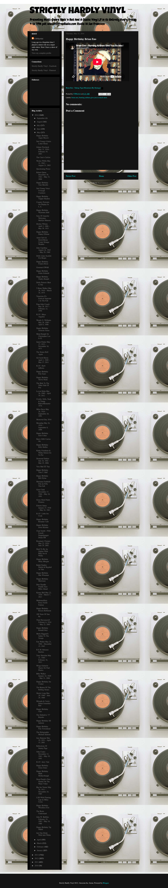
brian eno (75, 97)
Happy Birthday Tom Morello (42, 183)
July (38, 125)
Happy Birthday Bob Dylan (42, 477)
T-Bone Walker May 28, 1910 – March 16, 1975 (44, 290)
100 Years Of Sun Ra (43, 615)
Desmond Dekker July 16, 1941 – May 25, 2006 (43, 460)
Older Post (132, 176)
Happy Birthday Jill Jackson (43, 721)
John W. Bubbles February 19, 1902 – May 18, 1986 (43, 820)
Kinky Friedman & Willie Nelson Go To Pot (43, 452)
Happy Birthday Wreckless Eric (42, 806)
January (40, 850)
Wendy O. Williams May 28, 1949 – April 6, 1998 (43, 322)
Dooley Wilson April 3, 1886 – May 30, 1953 (43, 226)
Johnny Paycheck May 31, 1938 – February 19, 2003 (43, 150)
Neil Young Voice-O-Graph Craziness (43, 190)
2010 (37, 865)
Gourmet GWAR (42, 267)
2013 (37, 855)
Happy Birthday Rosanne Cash (42, 520)
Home (101, 176)
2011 (37, 862)
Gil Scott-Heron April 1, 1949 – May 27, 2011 (43, 359)
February (40, 846)
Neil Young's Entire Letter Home (43, 142)
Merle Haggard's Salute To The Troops (42, 635)
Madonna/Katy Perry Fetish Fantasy (41, 602)
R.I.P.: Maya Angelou (41, 315)
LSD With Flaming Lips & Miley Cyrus (43, 799)
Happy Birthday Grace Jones (42, 766)
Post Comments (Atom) (106, 183)
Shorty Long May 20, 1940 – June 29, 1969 (43, 695)
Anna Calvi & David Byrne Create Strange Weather (42, 240)
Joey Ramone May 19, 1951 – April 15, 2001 (43, 740)
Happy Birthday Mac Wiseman (42, 574)
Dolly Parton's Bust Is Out (43, 283)
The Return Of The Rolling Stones (43, 688)
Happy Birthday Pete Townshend (43, 727)
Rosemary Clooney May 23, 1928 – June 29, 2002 (43, 543)
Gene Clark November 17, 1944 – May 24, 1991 (43, 492)
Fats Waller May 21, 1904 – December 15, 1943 (43, 643)
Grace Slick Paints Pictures (43, 501)
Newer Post (70, 176)
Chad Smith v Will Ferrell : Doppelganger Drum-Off (43, 534)
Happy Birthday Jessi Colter (42, 434)
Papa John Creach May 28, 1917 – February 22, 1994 (43, 307)
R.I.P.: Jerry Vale (42, 762)
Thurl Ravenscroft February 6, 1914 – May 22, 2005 (43, 622)
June (39, 129)
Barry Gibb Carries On (43, 440)
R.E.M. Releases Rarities (42, 650)
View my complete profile (41, 53)
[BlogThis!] (102, 94)
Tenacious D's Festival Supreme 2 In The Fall (43, 298)
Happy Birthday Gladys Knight (42, 277)
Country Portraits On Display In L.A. (42, 204)
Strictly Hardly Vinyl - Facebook (44, 66)
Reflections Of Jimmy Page (41, 747)
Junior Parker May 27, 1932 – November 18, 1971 (43, 345)
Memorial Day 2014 (43, 419)
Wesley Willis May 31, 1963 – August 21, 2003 (43, 163)
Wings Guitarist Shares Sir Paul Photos (43, 667)
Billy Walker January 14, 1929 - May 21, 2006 (43, 675)
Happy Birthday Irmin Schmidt (42, 272)
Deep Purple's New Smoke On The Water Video (43, 781)
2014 (37, 115)
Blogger (106, 883)
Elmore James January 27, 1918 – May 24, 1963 (43, 507)
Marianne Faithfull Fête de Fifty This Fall (43, 483)
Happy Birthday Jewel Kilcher (42, 526)
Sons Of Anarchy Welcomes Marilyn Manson (43, 218)
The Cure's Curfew (43, 157)
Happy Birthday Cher (42, 710)
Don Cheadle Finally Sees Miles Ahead (42, 586)
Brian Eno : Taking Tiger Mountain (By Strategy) (83, 88)
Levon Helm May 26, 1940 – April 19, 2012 (43, 393)
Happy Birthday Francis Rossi (42, 262)
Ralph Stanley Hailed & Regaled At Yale (44, 567)
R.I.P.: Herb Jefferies (40, 366)
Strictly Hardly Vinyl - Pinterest (44, 70)
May (39, 132)
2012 (37, 858)
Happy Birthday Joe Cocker (43, 682)
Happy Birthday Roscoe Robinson (43, 609)
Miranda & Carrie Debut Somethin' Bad (43, 703)
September (41, 118)
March (39, 843)
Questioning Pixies (43, 169)
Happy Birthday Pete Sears (42, 372)
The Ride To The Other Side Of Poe (42, 385)
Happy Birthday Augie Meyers (42, 136)
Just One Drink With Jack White (43, 834)
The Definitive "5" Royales (43, 716)
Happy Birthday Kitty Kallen (42, 445)
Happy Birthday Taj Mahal (43, 828)
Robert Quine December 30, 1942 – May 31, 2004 (43, 175)
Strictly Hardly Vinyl (78, 11)
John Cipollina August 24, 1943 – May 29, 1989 (43, 250)
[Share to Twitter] (104, 94)
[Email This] (99, 94)
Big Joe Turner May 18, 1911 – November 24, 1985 (43, 790)
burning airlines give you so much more (93, 97)
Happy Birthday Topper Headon (43, 197)
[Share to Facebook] (107, 94)
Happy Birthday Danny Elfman (42, 233)
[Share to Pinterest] (109, 94)
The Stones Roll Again (42, 353)
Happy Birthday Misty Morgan (42, 560)
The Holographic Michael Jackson (43, 733)
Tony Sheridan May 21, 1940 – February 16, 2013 (43, 658)
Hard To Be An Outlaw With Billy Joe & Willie (42, 552)
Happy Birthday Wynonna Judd (42, 211)
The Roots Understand (41, 812)
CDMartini (38, 38)
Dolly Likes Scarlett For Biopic (43, 257)
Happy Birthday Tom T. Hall (42, 471)
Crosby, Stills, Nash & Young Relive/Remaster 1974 (43, 402)
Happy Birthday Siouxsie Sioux (42, 329)
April (39, 839)
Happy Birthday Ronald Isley (42, 629)
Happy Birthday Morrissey (42, 580)
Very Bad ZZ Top (43, 466)
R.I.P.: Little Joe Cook (42, 514)
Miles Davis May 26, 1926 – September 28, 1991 (42, 412)
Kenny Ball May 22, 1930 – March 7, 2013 (43, 594)
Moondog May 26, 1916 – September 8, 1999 (43, 426)
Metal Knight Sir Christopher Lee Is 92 (43, 336)
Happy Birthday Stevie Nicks (42, 378)
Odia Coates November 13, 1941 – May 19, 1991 (43, 754)
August (40, 121)
